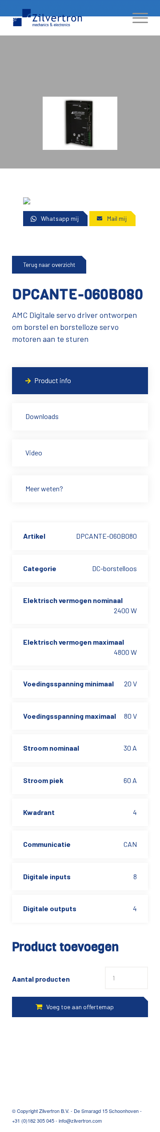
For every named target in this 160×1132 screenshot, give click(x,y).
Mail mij (117, 218)
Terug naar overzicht (49, 264)
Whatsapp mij (60, 218)
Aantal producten (41, 979)
